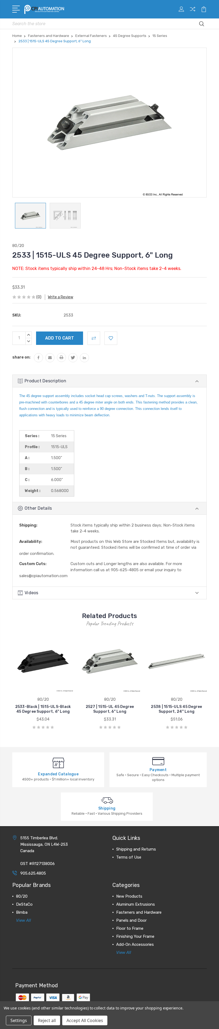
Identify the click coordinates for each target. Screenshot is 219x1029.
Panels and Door (131, 920)
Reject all (47, 1020)
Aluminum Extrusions (135, 904)
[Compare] (192, 12)
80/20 (22, 896)
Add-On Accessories (135, 944)
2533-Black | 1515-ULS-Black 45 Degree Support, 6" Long (43, 709)
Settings (18, 1020)
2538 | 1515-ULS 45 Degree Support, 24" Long (176, 709)
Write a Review (60, 297)
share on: (21, 357)
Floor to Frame (129, 928)
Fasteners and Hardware (139, 912)
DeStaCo (24, 904)
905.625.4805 (33, 873)
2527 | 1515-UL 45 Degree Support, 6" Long (110, 709)
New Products (129, 896)
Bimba (22, 912)
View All (23, 920)
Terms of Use (128, 857)
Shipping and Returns (136, 849)
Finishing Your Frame (135, 936)
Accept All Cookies (85, 1020)
